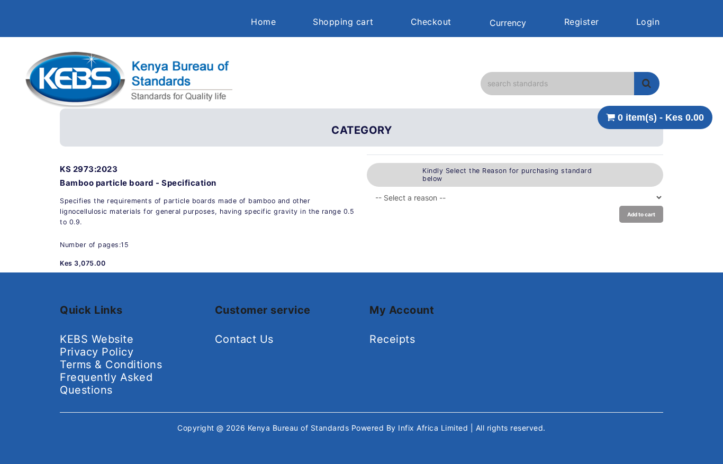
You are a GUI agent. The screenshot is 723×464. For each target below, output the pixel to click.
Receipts (392, 339)
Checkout (431, 21)
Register (581, 21)
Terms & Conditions (111, 364)
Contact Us (244, 339)
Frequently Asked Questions (106, 383)
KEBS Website (96, 339)
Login (648, 21)
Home (263, 21)
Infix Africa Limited (434, 427)
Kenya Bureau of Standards (299, 427)
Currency (508, 22)
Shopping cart (343, 21)
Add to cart (641, 214)
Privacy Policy (96, 351)
